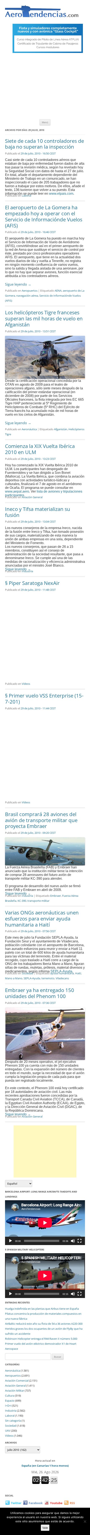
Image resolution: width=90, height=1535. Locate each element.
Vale (45, 1527)
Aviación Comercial (16, 1380)
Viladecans (62, 978)
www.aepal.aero (17, 491)
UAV (7, 1430)
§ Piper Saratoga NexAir (32, 582)
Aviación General (32, 497)
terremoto (47, 978)
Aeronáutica (29, 429)
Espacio (9, 1400)
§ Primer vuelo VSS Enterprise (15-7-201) (44, 698)
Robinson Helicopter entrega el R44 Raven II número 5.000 (41, 1339)
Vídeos (26, 684)
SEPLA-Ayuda (32, 978)
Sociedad (27, 973)
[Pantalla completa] (79, 1241)
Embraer (55, 896)
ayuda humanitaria (62, 973)
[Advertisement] (45, 87)
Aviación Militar (14, 1390)
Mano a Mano (13, 978)
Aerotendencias (41, 13)
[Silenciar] (73, 1241)
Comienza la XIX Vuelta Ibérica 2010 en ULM (40, 449)
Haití (78, 973)
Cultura (9, 1395)
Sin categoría (13, 1420)
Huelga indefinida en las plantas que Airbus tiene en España (42, 1309)
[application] (45, 1222)
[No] (85, 1521)
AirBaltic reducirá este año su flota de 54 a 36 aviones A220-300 (43, 1324)
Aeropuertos (29, 290)
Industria (27, 571)
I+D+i (8, 1405)
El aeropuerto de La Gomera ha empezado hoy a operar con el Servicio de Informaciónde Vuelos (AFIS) (43, 216)
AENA (58, 290)
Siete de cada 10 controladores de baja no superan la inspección (44, 143)
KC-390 (22, 901)
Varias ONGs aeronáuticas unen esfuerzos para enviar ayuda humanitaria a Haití (42, 918)
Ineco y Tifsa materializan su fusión (37, 511)
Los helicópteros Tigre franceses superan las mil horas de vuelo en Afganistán (44, 318)
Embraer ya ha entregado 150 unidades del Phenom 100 (39, 993)
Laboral (26, 195)
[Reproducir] (10, 1241)
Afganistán (60, 429)
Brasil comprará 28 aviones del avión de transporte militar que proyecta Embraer (41, 820)
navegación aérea (27, 295)
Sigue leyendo (18, 284)
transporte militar (38, 901)
